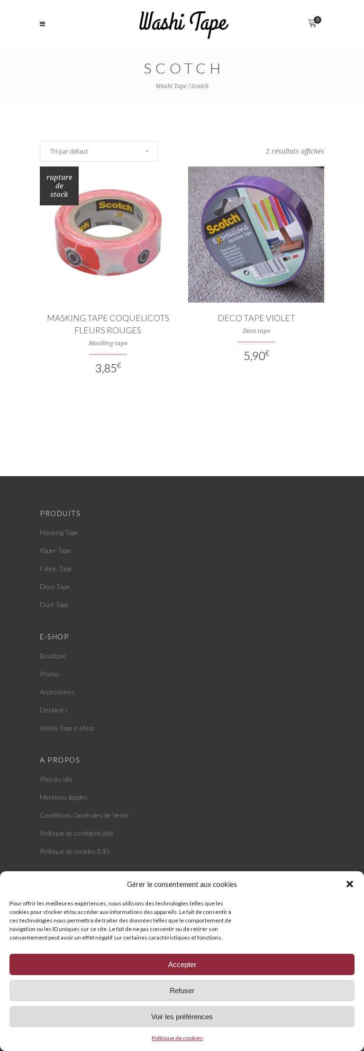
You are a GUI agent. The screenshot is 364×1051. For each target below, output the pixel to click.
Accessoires (57, 692)
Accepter (182, 964)
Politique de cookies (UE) (74, 851)
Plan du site (56, 779)
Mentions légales (64, 797)
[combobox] (99, 151)
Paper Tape (55, 550)
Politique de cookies (177, 1038)
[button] (350, 884)
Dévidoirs (54, 710)
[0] (312, 23)
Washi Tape (171, 86)
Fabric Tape (56, 568)
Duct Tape (54, 604)
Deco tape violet (256, 318)
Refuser (182, 990)
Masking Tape (59, 532)
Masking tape (108, 343)
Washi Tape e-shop (67, 728)
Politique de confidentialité (77, 833)
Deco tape (256, 330)
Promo (49, 674)
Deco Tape (55, 586)
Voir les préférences (182, 1017)
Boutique (53, 656)
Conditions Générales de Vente (84, 815)
